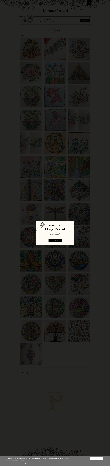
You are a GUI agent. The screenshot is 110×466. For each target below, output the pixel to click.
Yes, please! (55, 240)
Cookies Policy (53, 462)
